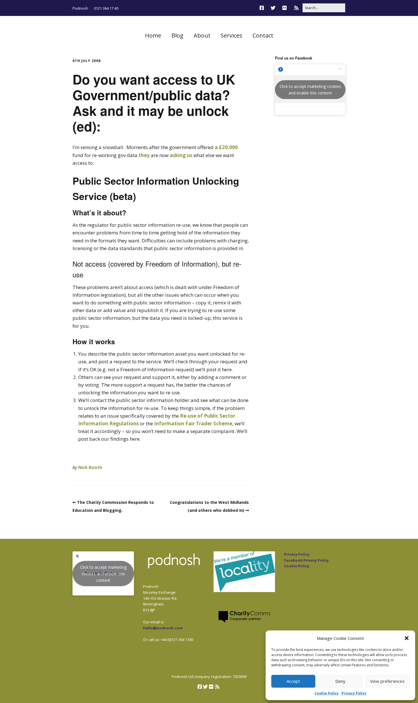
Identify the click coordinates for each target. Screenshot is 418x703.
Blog (177, 35)
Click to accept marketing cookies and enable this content (310, 90)
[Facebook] (263, 8)
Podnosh (80, 8)
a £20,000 (226, 147)
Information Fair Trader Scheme (193, 423)
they (144, 155)
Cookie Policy (326, 693)
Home (153, 35)
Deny (340, 681)
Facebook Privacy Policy (306, 560)
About (202, 35)
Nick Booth (90, 467)
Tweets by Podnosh (103, 573)
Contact (263, 35)
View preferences (387, 681)
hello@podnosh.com (163, 627)
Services (231, 35)
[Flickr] (284, 8)
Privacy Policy (354, 693)
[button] (406, 638)
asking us (181, 155)
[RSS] (296, 8)
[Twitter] (273, 8)
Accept (293, 681)
